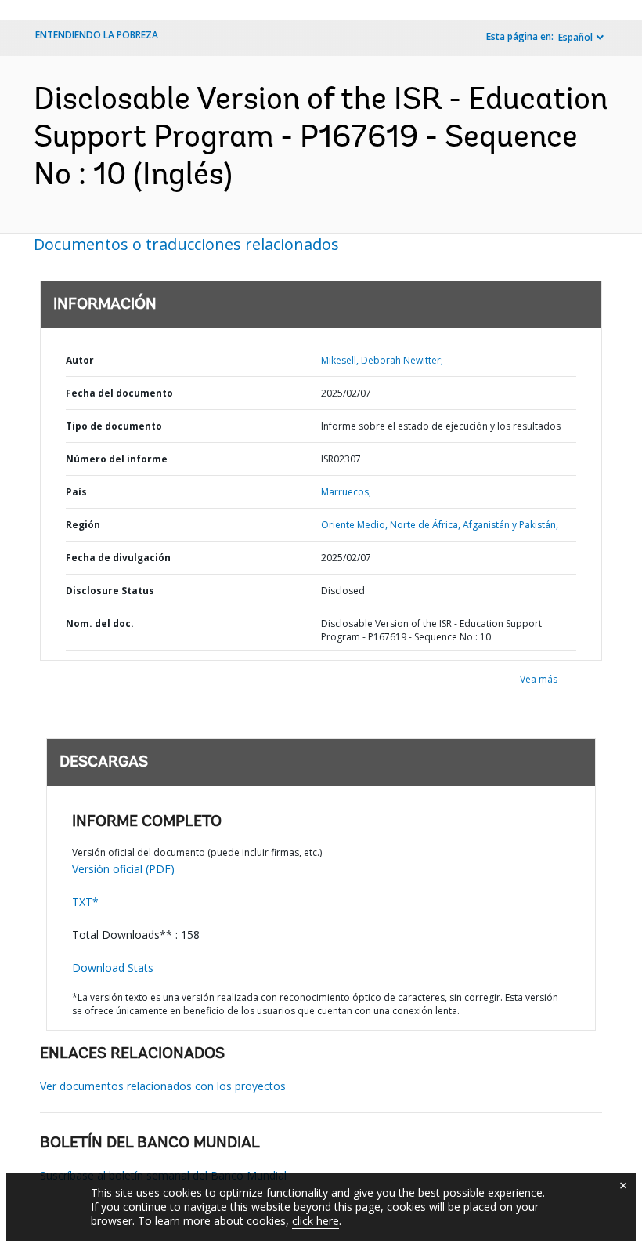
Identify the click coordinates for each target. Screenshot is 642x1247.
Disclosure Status (110, 590)
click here (315, 1220)
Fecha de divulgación (118, 557)
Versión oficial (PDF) (123, 868)
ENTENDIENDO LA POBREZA (96, 35)
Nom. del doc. (100, 623)
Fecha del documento (119, 393)
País (76, 491)
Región (83, 524)
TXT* (85, 901)
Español (575, 37)
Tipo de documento (114, 426)
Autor (80, 360)
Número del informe (117, 459)
